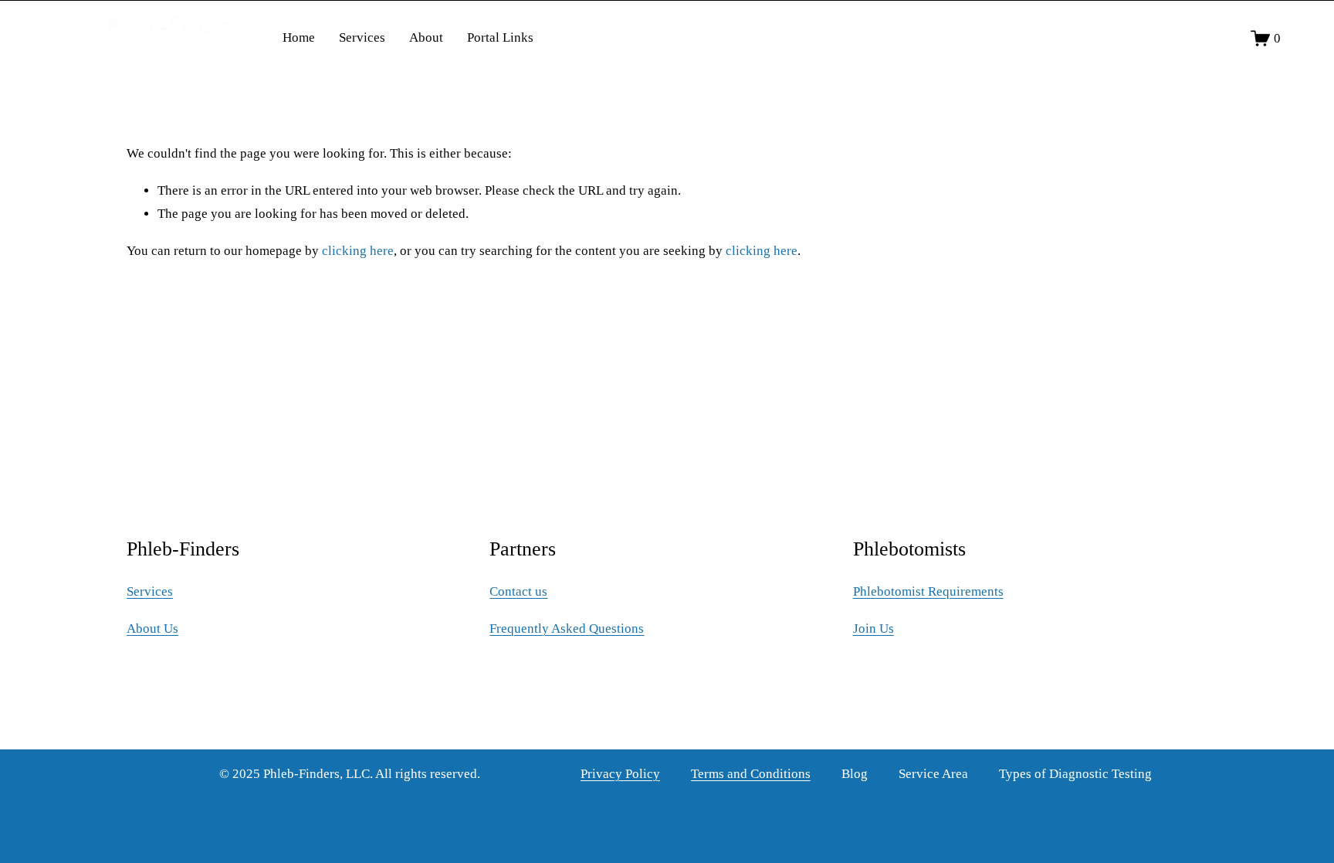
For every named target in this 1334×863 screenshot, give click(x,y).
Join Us (873, 628)
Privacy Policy (620, 773)
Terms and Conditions (751, 773)
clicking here (358, 250)
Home (299, 37)
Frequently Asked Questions (566, 628)
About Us (152, 628)
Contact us (518, 591)
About (426, 37)
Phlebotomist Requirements (928, 591)
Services (362, 37)
